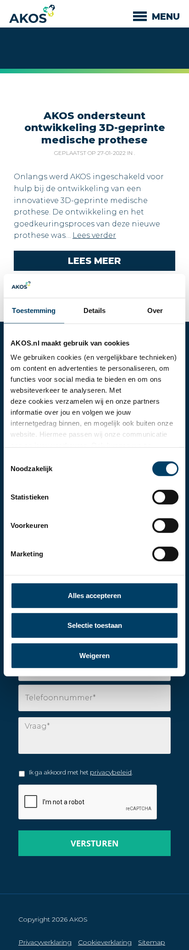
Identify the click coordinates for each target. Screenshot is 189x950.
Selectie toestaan (94, 625)
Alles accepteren (94, 595)
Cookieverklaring (105, 942)
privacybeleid (111, 772)
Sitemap (151, 942)
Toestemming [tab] (34, 310)
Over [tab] (155, 310)
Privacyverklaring (45, 942)
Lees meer (94, 260)
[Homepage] (32, 13)
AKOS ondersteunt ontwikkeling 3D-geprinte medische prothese (94, 128)
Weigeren (94, 655)
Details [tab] (94, 310)
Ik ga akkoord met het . (81, 772)
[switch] (165, 525)
